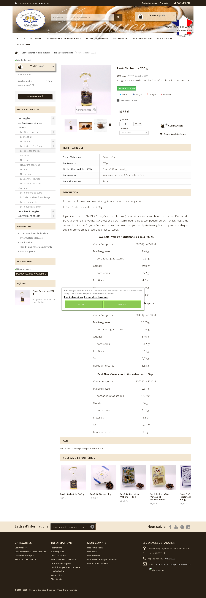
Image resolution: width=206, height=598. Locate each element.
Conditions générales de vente (36, 246)
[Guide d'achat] (35, 60)
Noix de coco (26, 174)
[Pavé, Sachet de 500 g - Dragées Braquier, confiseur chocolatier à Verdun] (73, 477)
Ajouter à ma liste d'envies (174, 134)
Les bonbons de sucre (31, 192)
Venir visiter (23, 44)
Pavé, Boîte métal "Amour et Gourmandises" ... (159, 497)
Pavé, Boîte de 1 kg (100, 494)
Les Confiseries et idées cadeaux (64, 38)
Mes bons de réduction (98, 563)
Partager (138, 94)
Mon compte (96, 543)
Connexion (183, 3)
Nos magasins (27, 251)
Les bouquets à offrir (30, 206)
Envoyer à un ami (129, 100)
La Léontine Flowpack (30, 178)
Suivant (109, 124)
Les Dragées (36, 38)
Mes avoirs (92, 551)
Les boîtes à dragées (97, 38)
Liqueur (23, 169)
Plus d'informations (73, 296)
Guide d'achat (164, 38)
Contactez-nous (149, 3)
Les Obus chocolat (29, 132)
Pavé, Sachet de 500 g (72, 494)
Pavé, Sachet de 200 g (43, 292)
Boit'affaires (120, 38)
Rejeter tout (83, 304)
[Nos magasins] (35, 269)
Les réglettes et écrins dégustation (29, 185)
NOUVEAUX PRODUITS (29, 216)
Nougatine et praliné (30, 164)
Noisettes (25, 160)
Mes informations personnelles (102, 559)
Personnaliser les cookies (96, 296)
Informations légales (31, 237)
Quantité (123, 119)
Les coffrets (26, 141)
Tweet (124, 94)
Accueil (21, 38)
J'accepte (122, 304)
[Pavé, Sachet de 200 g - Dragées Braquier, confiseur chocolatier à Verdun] (71, 126)
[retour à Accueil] (16, 53)
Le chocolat (26, 136)
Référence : (122, 76)
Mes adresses (93, 555)
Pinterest (166, 94)
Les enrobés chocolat (30, 150)
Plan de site (56, 579)
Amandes (24, 155)
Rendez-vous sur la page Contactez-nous (172, 564)
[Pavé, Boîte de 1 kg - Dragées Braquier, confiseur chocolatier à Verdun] (103, 477)
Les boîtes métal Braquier (32, 146)
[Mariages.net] (154, 569)
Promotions (56, 547)
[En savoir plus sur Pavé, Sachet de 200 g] (22, 297)
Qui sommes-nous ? (142, 38)
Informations (24, 226)
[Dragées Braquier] (30, 20)
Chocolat (123, 128)
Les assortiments (28, 202)
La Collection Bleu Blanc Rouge (35, 197)
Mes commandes (95, 547)
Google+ (152, 94)
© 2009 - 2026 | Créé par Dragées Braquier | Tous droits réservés (46, 590)
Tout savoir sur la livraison (34, 233)
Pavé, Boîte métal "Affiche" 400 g (129, 495)
